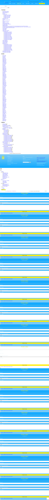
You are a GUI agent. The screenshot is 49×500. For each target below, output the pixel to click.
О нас (3, 20)
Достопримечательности (6, 125)
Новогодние (5, 143)
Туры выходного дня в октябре (8, 37)
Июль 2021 (4, 95)
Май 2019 (4, 109)
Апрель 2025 (4, 66)
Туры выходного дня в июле (7, 136)
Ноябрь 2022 (4, 84)
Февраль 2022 (4, 90)
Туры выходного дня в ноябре (8, 36)
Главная (10, 3)
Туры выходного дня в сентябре (8, 38)
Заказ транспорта (5, 12)
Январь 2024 (4, 74)
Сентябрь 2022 (5, 85)
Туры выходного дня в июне (7, 34)
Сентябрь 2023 (5, 77)
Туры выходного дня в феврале (8, 140)
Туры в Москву (4, 29)
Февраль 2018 (4, 115)
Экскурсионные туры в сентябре (8, 50)
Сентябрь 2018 (4, 113)
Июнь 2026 (4, 56)
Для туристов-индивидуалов (7, 145)
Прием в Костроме (5, 25)
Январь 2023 (4, 82)
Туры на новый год (5, 40)
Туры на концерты (5, 142)
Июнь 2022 (4, 87)
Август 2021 (4, 94)
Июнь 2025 (4, 65)
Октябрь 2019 (4, 106)
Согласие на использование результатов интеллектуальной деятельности (42, 161)
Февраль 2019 (4, 111)
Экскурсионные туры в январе (6, 52)
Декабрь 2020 (4, 99)
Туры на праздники (5, 174)
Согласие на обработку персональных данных (8, 27)
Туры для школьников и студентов (7, 141)
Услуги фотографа (5, 42)
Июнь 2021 (4, 96)
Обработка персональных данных (41, 157)
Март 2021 (4, 98)
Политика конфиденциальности (41, 158)
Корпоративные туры (5, 18)
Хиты (23, 3)
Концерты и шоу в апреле (7, 15)
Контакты (36, 3)
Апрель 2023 (4, 80)
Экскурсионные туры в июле (7, 46)
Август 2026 (4, 55)
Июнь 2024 (4, 72)
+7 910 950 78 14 (14, 191)
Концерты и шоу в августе (7, 127)
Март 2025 (4, 67)
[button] (1, 169)
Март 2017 (4, 118)
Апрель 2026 (4, 58)
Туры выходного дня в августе (8, 135)
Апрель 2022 (4, 89)
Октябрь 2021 (4, 93)
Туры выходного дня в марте (7, 138)
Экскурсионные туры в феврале (7, 51)
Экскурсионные (5, 146)
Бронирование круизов (6, 11)
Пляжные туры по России (6, 23)
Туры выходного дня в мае (7, 35)
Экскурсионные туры (5, 43)
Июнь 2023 (4, 79)
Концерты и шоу (5, 14)
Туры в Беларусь (5, 28)
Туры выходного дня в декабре (8, 33)
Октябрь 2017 (4, 116)
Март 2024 (4, 73)
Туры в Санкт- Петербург (6, 30)
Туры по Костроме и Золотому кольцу (8, 144)
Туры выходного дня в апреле (8, 32)
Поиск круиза (4, 178)
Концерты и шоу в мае (7, 17)
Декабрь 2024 (4, 69)
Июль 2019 (4, 108)
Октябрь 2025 (4, 62)
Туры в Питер (6, 132)
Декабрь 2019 (4, 105)
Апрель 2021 (4, 97)
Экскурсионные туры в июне (7, 47)
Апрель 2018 (4, 114)
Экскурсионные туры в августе (8, 44)
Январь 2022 (4, 91)
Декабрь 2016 (4, 120)
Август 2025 (4, 63)
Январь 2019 (4, 112)
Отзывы (4, 188)
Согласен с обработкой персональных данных (6, 300)
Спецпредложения (5, 133)
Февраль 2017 (4, 119)
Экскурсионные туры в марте (8, 150)
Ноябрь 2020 (4, 100)
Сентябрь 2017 (4, 117)
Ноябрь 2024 (4, 70)
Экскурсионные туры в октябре (8, 49)
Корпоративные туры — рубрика (7, 128)
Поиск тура (19, 3)
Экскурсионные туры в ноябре (8, 48)
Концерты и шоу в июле (7, 16)
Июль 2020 (4, 102)
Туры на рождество (5, 41)
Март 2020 (4, 103)
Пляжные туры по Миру (6, 22)
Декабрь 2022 (4, 83)
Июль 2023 (4, 78)
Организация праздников (6, 21)
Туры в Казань (4, 181)
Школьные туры (5, 176)
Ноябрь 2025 (4, 61)
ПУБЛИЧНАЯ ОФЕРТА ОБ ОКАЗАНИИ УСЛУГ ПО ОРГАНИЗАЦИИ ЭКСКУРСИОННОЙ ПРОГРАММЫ (15, 26)
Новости (4, 19)
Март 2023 (4, 81)
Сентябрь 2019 (4, 107)
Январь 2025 (4, 68)
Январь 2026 (4, 60)
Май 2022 (4, 88)
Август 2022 (4, 86)
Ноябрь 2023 (4, 75)
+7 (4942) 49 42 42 (8, 191)
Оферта (38, 159)
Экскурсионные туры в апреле (8, 45)
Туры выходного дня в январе (8, 39)
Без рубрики (4, 124)
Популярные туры (5, 24)
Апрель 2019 (4, 110)
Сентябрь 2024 (5, 71)
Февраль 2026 (4, 59)
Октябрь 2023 (4, 76)
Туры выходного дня (5, 31)
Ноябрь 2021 (4, 92)
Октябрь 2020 (4, 101)
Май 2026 (4, 57)
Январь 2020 (4, 104)
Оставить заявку (41, 3)
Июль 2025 (4, 64)
